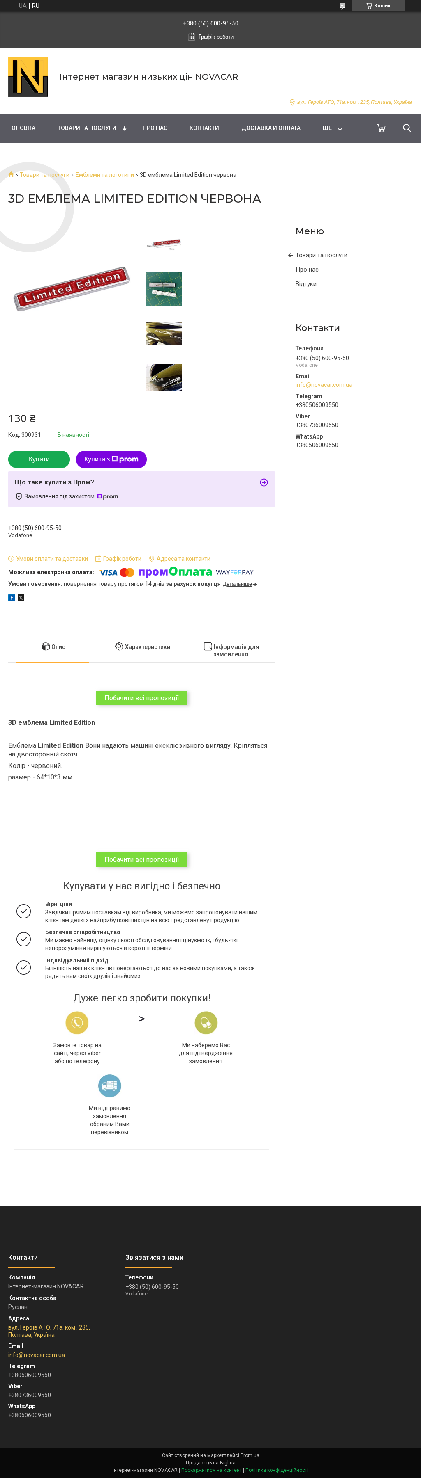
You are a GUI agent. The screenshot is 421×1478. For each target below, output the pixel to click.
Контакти (204, 128)
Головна (21, 128)
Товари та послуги (87, 128)
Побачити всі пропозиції (141, 698)
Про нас (155, 128)
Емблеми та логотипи (105, 174)
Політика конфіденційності (276, 1470)
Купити (39, 459)
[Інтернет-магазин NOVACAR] (28, 77)
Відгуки (306, 284)
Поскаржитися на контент (211, 1470)
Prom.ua (250, 1455)
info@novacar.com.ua (324, 384)
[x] (21, 599)
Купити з (97, 459)
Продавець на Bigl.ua (211, 1463)
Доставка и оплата (271, 128)
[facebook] (11, 599)
